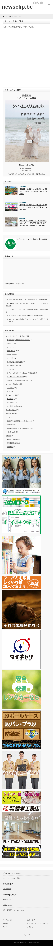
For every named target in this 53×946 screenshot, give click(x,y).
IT (7, 417)
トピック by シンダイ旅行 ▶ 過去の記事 (31, 239)
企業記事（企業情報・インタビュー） (19, 421)
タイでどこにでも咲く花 (15, 362)
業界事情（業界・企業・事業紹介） (18, 428)
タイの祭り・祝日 (12, 365)
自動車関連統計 (12, 443)
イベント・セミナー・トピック (16, 336)
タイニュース (10, 395)
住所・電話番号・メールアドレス (13, 910)
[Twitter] (24, 934)
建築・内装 (11, 432)
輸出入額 (10, 447)
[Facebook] (29, 934)
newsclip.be (24, 942)
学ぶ (8, 391)
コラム (8, 369)
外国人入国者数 (12, 439)
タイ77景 (10, 358)
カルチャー (9, 354)
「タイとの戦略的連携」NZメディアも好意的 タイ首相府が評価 (26, 299)
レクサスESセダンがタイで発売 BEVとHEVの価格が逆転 (24, 315)
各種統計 (8, 435)
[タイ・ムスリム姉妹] (27, 161)
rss (34, 3)
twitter (37, 3)
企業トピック (11, 351)
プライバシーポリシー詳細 (11, 878)
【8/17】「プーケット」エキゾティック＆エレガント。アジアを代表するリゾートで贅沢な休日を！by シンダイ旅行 (33, 223)
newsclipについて (8, 899)
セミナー (10, 347)
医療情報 (10, 424)
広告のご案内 (7, 889)
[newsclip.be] (17, 7)
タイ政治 (10, 399)
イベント (10, 343)
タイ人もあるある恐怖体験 (15, 376)
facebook (41, 3)
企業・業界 (9, 413)
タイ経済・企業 (12, 406)
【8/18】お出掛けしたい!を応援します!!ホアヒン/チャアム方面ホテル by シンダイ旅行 (33, 191)
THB (16, 283)
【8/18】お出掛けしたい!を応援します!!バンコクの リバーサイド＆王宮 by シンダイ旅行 (33, 207)
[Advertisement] (26, 58)
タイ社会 (10, 402)
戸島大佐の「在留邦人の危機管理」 (18, 380)
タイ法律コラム (11, 410)
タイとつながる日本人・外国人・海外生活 (20, 373)
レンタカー (10, 388)
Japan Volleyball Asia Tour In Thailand (18, 340)
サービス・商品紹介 (12, 384)
